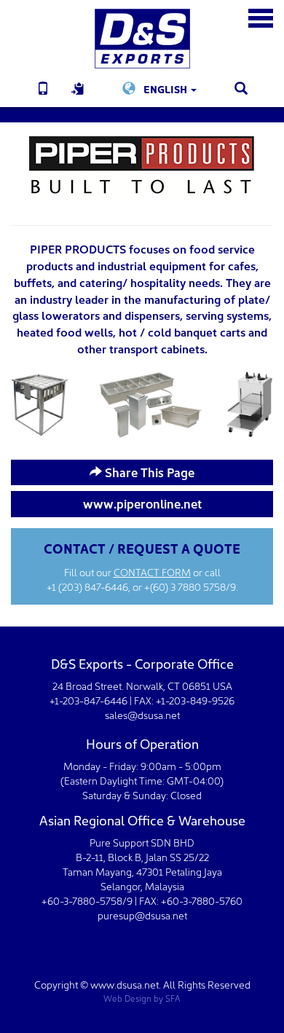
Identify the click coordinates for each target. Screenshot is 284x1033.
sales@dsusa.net (142, 714)
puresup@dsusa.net (142, 915)
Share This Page (148, 471)
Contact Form (152, 572)
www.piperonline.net (142, 503)
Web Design (127, 997)
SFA (173, 997)
